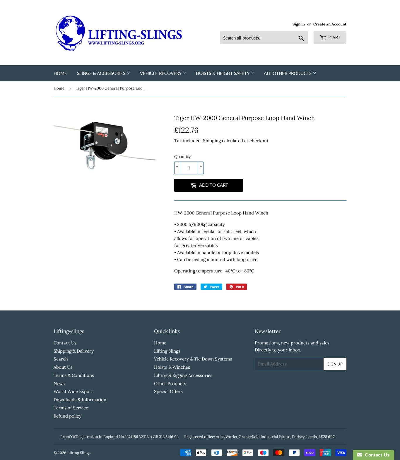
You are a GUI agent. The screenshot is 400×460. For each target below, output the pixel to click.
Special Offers (168, 391)
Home (60, 73)
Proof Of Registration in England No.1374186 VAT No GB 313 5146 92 (119, 436)
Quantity (182, 156)
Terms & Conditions (74, 375)
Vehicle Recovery (161, 73)
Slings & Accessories (102, 73)
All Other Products (288, 73)
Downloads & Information (80, 399)
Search (61, 359)
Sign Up (335, 364)
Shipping (212, 140)
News (59, 383)
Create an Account (329, 24)
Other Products (170, 383)
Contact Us (65, 343)
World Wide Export (73, 391)
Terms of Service (71, 408)
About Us (63, 367)
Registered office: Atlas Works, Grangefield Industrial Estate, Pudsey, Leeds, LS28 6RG (260, 436)
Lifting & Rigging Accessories (183, 375)
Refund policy (67, 416)
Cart (334, 37)
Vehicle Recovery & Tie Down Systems (193, 359)
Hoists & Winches (172, 367)
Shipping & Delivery (74, 351)
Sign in (299, 24)
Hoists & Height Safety (223, 73)
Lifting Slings (167, 351)
